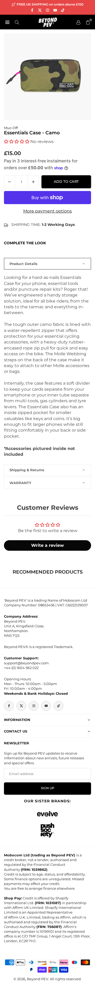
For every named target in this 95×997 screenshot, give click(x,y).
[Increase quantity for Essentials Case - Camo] (33, 182)
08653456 (46, 605)
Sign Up (47, 788)
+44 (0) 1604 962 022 (21, 668)
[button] (17, 141)
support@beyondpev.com (26, 663)
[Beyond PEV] (48, 21)
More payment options (47, 211)
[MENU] (7, 22)
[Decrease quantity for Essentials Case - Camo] (9, 182)
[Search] (17, 22)
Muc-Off (11, 128)
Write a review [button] (47, 545)
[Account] (78, 22)
